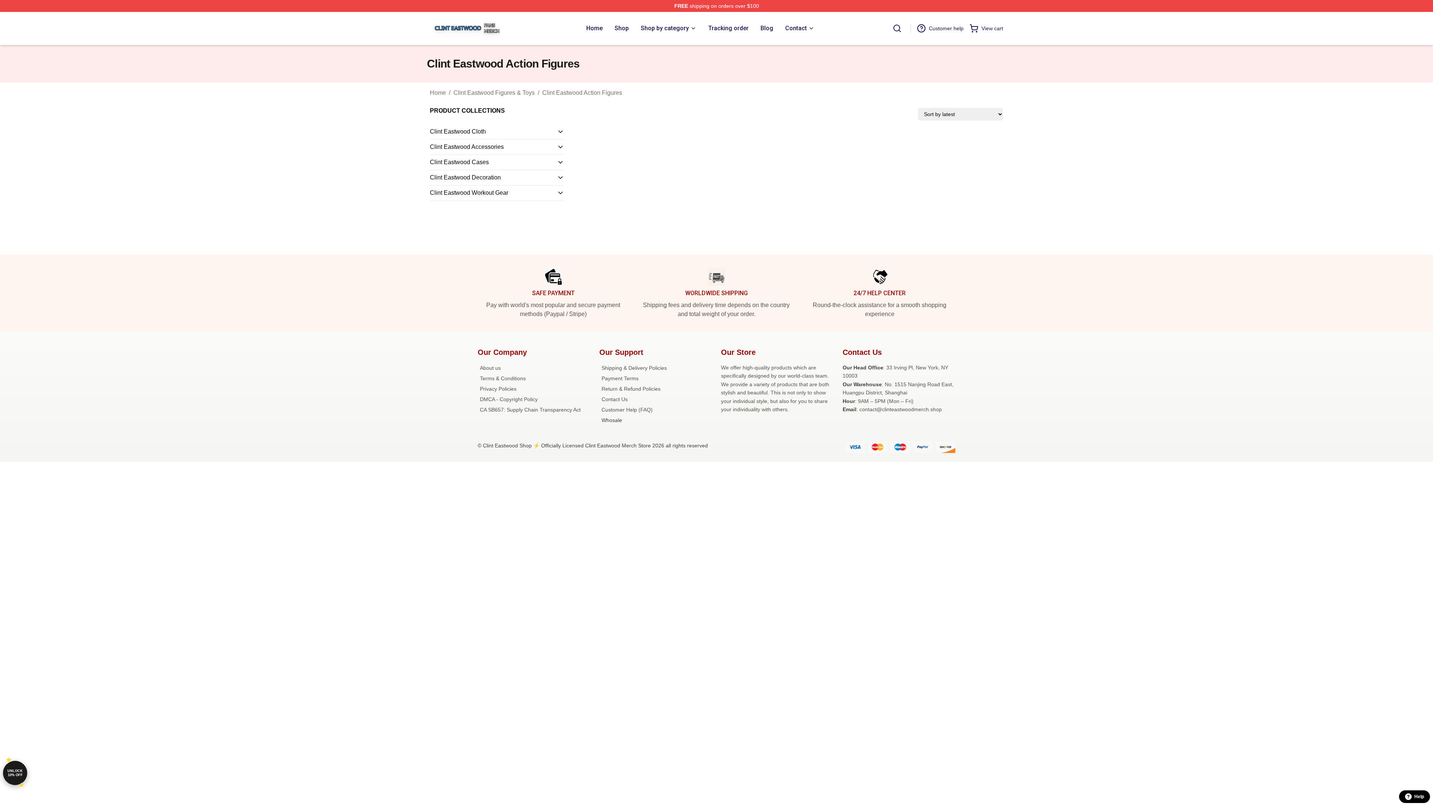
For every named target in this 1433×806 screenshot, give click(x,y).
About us (490, 368)
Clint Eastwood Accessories (467, 147)
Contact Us (615, 399)
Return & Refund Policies (631, 389)
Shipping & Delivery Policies (634, 368)
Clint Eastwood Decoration (465, 177)
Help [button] (1419, 796)
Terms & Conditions (503, 378)
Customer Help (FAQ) (627, 410)
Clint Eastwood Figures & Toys (494, 93)
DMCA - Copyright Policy (509, 399)
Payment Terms (620, 378)
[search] (897, 28)
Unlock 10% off (15, 773)
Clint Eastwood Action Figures (582, 93)
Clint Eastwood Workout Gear (469, 193)
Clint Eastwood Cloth (458, 131)
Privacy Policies (498, 389)
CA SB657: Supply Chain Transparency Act (530, 410)
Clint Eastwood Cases (459, 162)
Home (438, 93)
